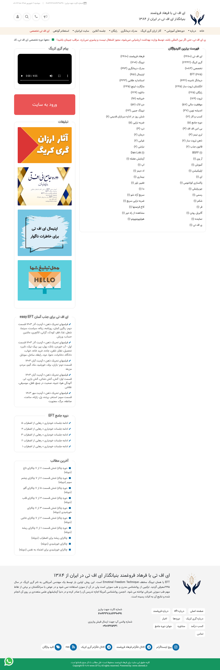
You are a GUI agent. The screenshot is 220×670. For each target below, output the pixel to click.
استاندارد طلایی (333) (131, 80)
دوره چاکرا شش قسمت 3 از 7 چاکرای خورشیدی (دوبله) (49, 510)
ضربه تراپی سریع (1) (133, 201)
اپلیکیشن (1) (195, 171)
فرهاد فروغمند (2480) (132, 56)
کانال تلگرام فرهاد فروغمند (130, 647)
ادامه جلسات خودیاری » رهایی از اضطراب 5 (44, 423)
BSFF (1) (197, 153)
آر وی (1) (197, 159)
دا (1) (141, 189)
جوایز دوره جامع (163, 626)
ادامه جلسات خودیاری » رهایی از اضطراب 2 (44, 441)
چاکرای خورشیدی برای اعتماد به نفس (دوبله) (43, 550)
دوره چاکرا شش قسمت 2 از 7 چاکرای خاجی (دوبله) (46, 520)
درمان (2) (139, 134)
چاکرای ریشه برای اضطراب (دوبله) (49, 538)
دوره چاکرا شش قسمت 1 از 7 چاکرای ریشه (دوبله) (47, 530)
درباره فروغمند (160, 611)
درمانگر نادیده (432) (191, 80)
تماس (200, 634)
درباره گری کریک (194, 618)
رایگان (114, 31)
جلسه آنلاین (99, 31)
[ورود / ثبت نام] (17, 16)
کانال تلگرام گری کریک (93, 647)
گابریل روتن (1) (194, 213)
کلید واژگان (48, 647)
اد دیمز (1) (138, 171)
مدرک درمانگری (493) (132, 68)
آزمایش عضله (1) (135, 159)
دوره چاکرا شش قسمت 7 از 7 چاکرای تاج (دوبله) (47, 470)
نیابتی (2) (139, 147)
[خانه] (197, 16)
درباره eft (179, 611)
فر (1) (199, 207)
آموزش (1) (196, 165)
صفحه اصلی (196, 611)
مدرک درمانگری (129, 31)
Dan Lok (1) (137, 153)
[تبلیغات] (45, 16)
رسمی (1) (197, 195)
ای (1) (199, 177)
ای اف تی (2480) (193, 56)
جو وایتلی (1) (195, 189)
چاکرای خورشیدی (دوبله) (54, 544)
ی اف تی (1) (196, 225)
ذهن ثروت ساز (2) (192, 141)
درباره (193, 31)
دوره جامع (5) (194, 122)
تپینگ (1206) (137, 62)
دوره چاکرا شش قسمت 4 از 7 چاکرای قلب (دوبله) (47, 500)
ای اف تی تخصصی (40, 31)
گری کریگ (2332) (192, 62)
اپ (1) (141, 165)
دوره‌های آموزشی (176, 31)
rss (68, 647)
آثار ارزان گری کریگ (151, 31)
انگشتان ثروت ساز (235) (188, 86)
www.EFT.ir (95, 666)
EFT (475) (196, 74)
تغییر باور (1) (137, 183)
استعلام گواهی (61, 31)
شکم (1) (198, 201)
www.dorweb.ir (139, 666)
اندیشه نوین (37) (192, 110)
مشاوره (181, 626)
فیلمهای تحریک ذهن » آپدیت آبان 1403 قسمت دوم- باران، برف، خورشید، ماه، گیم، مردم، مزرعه (45, 365)
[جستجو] (26, 16)
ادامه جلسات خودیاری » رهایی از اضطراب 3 (44, 435)
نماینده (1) (196, 219)
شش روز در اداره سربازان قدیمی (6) (125, 116)
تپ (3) (140, 128)
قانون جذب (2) (194, 147)
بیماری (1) (139, 177)
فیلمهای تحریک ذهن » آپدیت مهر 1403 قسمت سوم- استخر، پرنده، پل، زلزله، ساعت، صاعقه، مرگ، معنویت (48, 397)
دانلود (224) (137, 92)
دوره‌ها (176, 618)
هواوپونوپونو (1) (136, 219)
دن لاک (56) (137, 104)
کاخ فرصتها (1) (136, 207)
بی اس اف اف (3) (192, 128)
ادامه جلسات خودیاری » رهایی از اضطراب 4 (44, 429)
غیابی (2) (139, 141)
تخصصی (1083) (193, 68)
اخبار (164, 618)
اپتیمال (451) (137, 74)
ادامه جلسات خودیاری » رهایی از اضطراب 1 (45, 446)
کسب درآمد (197, 626)
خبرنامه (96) (137, 98)
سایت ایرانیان (82, 31)
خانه (202, 31)
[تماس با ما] (36, 16)
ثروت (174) (196, 98)
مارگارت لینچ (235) (133, 86)
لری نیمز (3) (195, 134)
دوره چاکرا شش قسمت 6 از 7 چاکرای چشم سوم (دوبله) (46, 480)
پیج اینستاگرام (164, 647)
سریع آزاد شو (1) (135, 195)
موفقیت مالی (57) (192, 104)
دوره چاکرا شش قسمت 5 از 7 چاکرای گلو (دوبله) (47, 490)
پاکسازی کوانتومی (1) (191, 183)
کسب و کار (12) (194, 116)
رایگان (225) (195, 92)
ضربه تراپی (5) (136, 122)
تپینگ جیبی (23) (135, 110)
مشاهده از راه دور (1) (133, 213)
